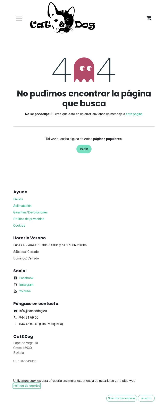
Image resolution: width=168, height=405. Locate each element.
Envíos (18, 199)
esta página (134, 114)
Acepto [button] (146, 398)
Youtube (25, 291)
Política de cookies (27, 386)
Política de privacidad (28, 219)
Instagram (26, 285)
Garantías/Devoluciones (30, 212)
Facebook (26, 278)
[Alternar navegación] (18, 18)
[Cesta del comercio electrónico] (149, 18)
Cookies (19, 225)
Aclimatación (22, 206)
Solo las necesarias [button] (121, 398)
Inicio (84, 149)
